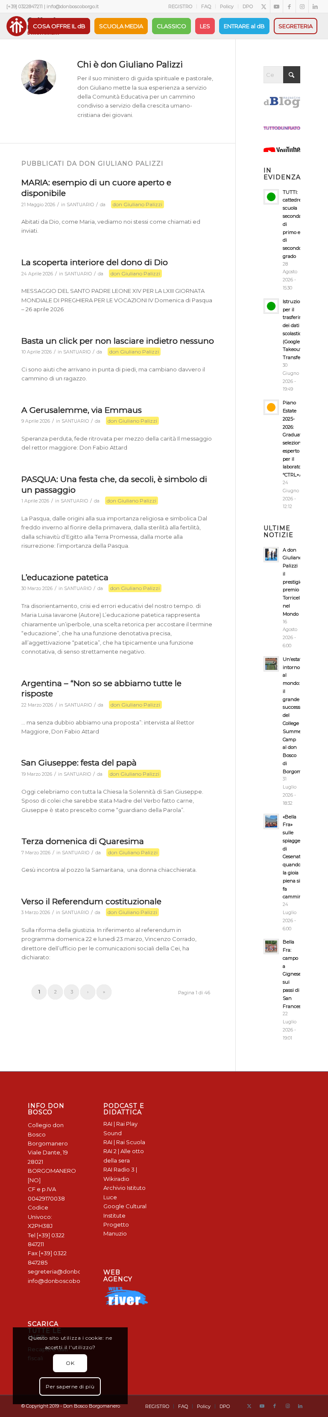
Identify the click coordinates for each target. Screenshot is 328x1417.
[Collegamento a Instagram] (302, 6)
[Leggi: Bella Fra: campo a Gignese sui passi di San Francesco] (271, 946)
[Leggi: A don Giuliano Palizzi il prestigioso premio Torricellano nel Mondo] (271, 554)
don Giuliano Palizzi (137, 204)
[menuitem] (180, 6)
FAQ (206, 6)
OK (70, 1363)
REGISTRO (180, 6)
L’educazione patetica (64, 577)
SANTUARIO (80, 204)
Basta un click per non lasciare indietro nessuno (117, 341)
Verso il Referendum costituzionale (91, 901)
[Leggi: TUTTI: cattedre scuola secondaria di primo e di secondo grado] (271, 197)
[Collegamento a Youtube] (276, 6)
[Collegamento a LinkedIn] (315, 6)
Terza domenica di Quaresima (82, 841)
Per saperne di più (70, 1386)
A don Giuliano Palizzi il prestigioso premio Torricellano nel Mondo (296, 582)
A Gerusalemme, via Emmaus (81, 410)
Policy (227, 6)
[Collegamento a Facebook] (289, 6)
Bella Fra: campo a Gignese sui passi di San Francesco (294, 974)
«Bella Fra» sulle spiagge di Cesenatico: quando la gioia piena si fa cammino (295, 857)
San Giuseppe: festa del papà (79, 763)
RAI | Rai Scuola (124, 1142)
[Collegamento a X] (264, 6)
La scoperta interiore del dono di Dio (94, 262)
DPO (248, 6)
